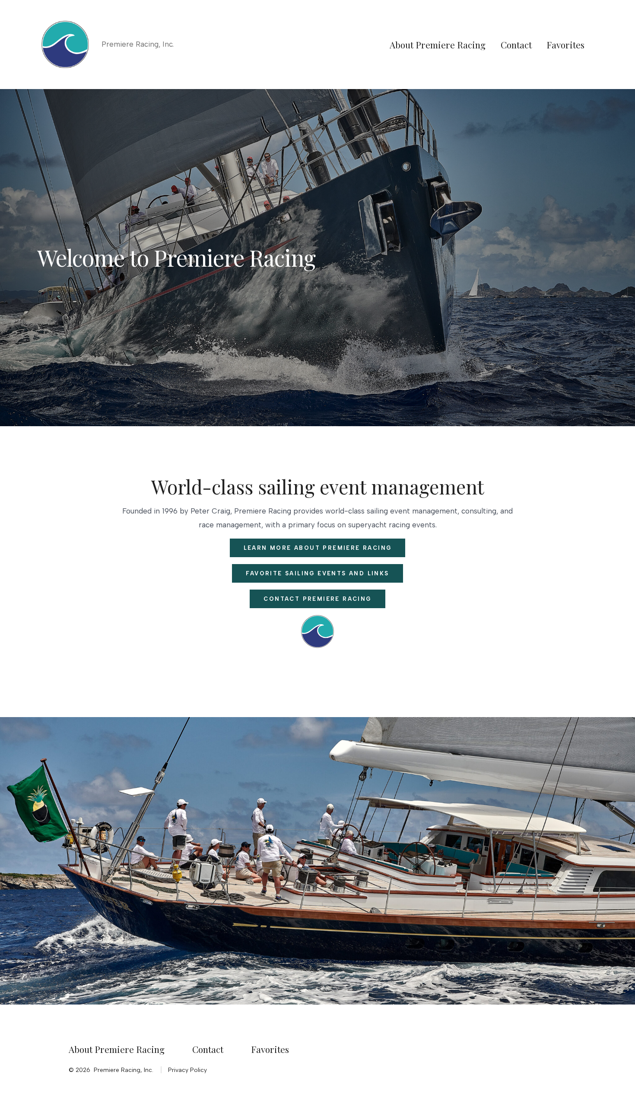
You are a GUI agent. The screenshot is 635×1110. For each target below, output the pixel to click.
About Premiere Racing (438, 44)
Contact (516, 44)
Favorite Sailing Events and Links (317, 573)
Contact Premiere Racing (317, 599)
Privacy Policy (187, 1069)
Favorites (565, 44)
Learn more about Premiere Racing (318, 548)
